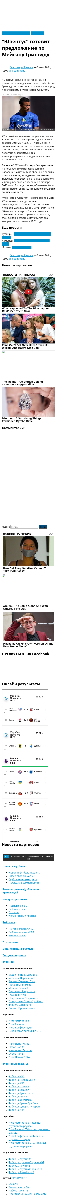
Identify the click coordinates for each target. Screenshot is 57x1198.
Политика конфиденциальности (28, 1194)
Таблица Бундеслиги (21, 1093)
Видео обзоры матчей (22, 876)
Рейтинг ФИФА (17, 935)
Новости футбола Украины (24, 872)
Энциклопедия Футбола (18, 948)
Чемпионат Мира (19, 1043)
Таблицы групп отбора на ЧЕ (26, 1169)
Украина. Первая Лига (22, 978)
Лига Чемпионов (19, 1021)
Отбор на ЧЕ (16, 1053)
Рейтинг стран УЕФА (21, 928)
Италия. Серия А (18, 988)
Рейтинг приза (17, 909)
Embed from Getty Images (12, 95)
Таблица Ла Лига (19, 1086)
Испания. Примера (20, 984)
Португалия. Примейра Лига (26, 1001)
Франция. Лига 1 (18, 994)
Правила (14, 912)
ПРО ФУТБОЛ (19, 1178)
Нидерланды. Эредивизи (23, 998)
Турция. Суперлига (20, 1004)
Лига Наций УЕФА (19, 1057)
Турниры (8, 961)
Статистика (10, 942)
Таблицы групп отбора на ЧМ (26, 1162)
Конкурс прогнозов (15, 899)
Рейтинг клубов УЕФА (21, 932)
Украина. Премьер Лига (23, 974)
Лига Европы (16, 1024)
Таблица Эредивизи (20, 1100)
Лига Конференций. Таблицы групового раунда (26, 1137)
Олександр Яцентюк (21, 67)
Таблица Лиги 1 (18, 1096)
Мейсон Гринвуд (21, 247)
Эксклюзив (37, 33)
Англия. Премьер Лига (22, 981)
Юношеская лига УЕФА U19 (25, 1031)
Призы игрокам (18, 905)
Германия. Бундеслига (22, 991)
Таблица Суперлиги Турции (25, 1106)
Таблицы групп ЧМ (20, 1159)
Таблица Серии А (19, 1090)
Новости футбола (14, 866)
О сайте (13, 1184)
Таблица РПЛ (16, 1110)
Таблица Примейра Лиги (23, 1103)
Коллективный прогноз (22, 915)
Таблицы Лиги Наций (21, 1172)
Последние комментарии (24, 882)
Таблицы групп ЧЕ (19, 1165)
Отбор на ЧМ (16, 1047)
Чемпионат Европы (20, 1050)
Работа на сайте (18, 1190)
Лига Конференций (20, 1027)
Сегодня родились (14, 955)
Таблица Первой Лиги (22, 1079)
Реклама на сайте (19, 1187)
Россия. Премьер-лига (22, 1008)
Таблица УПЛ (16, 1076)
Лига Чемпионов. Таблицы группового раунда (25, 1124)
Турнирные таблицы (16, 1063)
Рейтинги (9, 922)
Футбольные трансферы (16, 33)
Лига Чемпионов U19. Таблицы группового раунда (27, 1144)
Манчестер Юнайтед (26, 240)
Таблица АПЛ (16, 1083)
